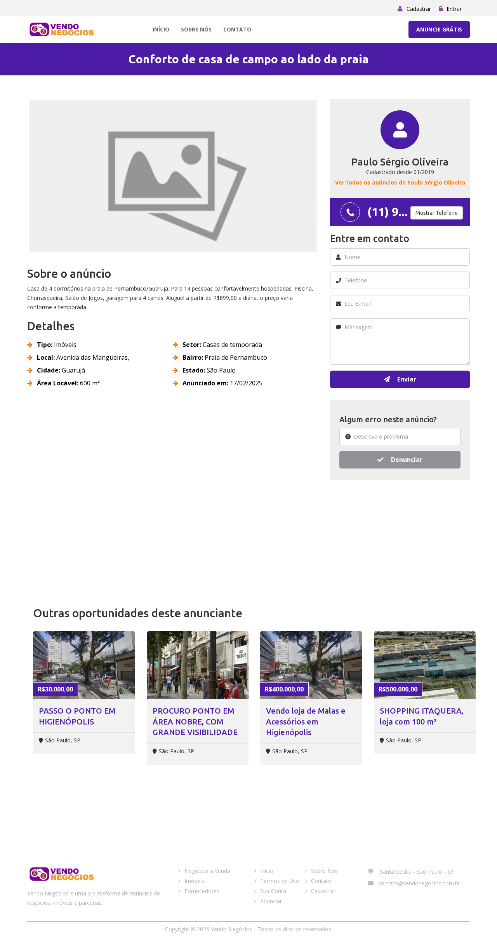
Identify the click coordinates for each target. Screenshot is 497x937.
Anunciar (271, 901)
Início (161, 29)
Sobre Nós (196, 29)
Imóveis (194, 881)
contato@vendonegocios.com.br (419, 883)
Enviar (406, 379)
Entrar (454, 8)
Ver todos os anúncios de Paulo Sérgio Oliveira (400, 182)
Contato (237, 29)
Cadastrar (419, 8)
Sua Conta (273, 891)
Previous (19, 179)
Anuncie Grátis (439, 29)
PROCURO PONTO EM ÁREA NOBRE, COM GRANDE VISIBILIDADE (195, 721)
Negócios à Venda (207, 870)
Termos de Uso (279, 881)
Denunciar (405, 459)
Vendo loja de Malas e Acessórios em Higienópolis (306, 721)
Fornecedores (201, 891)
